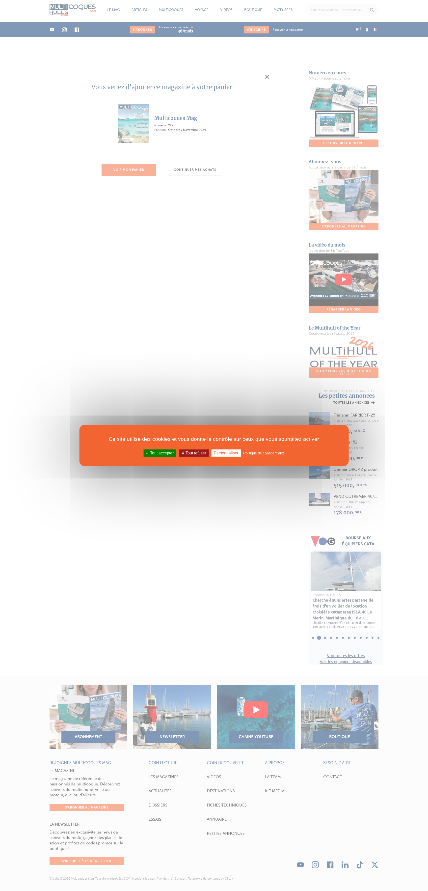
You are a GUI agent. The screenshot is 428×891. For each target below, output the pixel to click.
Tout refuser (195, 453)
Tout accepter (161, 453)
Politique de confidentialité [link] (264, 453)
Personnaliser (226, 453)
